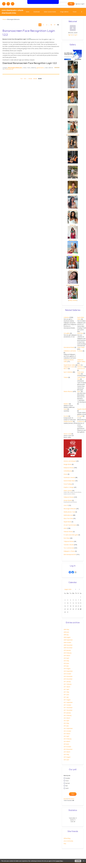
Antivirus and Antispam (70, 461)
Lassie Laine (72, 270)
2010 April (66, 658)
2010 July (66, 666)
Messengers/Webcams (70, 508)
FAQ (65, 843)
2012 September (68, 728)
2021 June (66, 759)
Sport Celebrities (68, 372)
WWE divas (80, 333)
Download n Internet (69, 477)
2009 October (67, 642)
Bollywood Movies (69, 467)
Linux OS (66, 505)
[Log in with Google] (75, 572)
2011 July (66, 697)
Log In (82, 4)
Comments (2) (9, 69)
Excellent (68, 778)
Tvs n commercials (69, 548)
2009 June (66, 632)
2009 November (68, 645)
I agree (78, 861)
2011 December (68, 710)
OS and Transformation (70, 525)
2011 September (68, 702)
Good (67, 780)
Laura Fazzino (73, 210)
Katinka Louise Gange (73, 135)
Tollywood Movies (69, 541)
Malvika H (66, 404)
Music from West (68, 518)
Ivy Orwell (80, 416)
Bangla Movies (68, 464)
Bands (79, 365)
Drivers (66, 474)
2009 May (66, 629)
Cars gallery (67, 333)
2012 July (66, 726)
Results (65, 798)
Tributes (66, 377)
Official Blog (67, 838)
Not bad (68, 783)
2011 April (66, 689)
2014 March (67, 741)
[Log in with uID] (70, 572)
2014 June (66, 744)
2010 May (66, 661)
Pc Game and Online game (71, 535)
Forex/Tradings (68, 484)
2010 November (68, 676)
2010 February (67, 653)
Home (4, 19)
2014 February (67, 739)
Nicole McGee (73, 75)
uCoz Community (68, 841)
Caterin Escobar (72, 255)
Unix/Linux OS (81, 368)
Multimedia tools (68, 515)
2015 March (67, 752)
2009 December (68, 647)
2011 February (67, 684)
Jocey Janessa (72, 105)
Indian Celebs (80, 347)
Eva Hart (66, 416)
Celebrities (66, 317)
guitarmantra (40, 67)
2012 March (67, 718)
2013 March (67, 733)
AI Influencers (81, 421)
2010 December (68, 679)
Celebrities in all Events (70, 351)
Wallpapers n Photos (69, 551)
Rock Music (67, 538)
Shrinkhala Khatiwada (72, 285)
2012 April (66, 720)
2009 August (67, 637)
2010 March (67, 655)
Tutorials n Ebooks (69, 544)
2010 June (66, 663)
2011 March (67, 687)
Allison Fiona (72, 120)
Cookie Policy (59, 861)
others (65, 528)
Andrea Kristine (73, 165)
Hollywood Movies (69, 497)
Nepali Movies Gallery (69, 365)
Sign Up (77, 4)
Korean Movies (68, 500)
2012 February (67, 715)
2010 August (67, 668)
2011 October (67, 705)
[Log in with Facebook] (72, 572)
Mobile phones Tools (69, 512)
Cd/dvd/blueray (68, 471)
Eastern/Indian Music (69, 481)
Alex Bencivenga (72, 150)
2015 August (67, 757)
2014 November (68, 749)
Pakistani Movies (68, 531)
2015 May (66, 754)
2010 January (67, 650)
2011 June (66, 694)
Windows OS (80, 367)
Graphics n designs (69, 487)
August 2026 (67, 589)
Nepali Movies (67, 522)
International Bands (69, 347)
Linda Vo (72, 225)
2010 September (68, 671)
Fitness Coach (67, 434)
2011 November (68, 707)
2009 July (66, 634)
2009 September (68, 640)
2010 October (67, 674)
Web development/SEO (70, 554)
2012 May (66, 723)
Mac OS (66, 368)
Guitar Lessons (68, 490)
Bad (67, 785)
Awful (67, 788)
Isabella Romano (68, 421)
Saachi (65, 409)
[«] (39, 24)
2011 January (67, 681)
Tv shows (79, 351)
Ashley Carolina (73, 300)
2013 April (66, 736)
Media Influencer (68, 391)
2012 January (67, 713)
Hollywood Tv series (69, 367)
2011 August (67, 700)
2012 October (67, 731)
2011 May (66, 692)
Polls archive (71, 798)
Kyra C (79, 391)
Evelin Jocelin (72, 180)
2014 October (67, 746)
